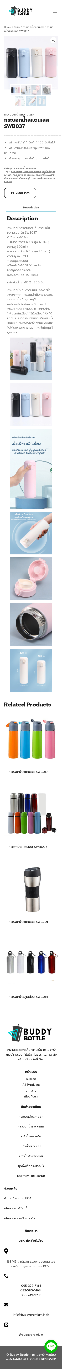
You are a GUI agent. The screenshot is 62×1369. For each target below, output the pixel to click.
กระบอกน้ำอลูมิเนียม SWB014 (28, 996)
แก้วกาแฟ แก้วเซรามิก (31, 1176)
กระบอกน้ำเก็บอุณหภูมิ (19, 178)
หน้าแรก (31, 1079)
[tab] (31, 208)
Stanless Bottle (32, 171)
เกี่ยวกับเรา (31, 1096)
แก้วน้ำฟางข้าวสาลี (31, 1156)
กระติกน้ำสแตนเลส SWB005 (27, 846)
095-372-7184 (31, 1285)
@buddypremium (31, 1334)
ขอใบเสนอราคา (20, 193)
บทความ (31, 1090)
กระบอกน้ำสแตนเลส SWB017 (28, 771)
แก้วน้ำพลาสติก (31, 1136)
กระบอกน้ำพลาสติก (31, 1116)
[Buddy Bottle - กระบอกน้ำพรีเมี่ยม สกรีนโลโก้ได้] (21, 11)
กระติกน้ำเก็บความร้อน (23, 175)
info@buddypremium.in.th (31, 1314)
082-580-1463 (30, 1290)
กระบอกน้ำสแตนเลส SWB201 (28, 921)
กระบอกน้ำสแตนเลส (19, 114)
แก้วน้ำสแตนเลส (31, 1146)
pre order (16, 171)
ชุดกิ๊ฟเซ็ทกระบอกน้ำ (31, 1166)
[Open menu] (56, 11)
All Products (31, 1084)
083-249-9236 (31, 1295)
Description (31, 207)
